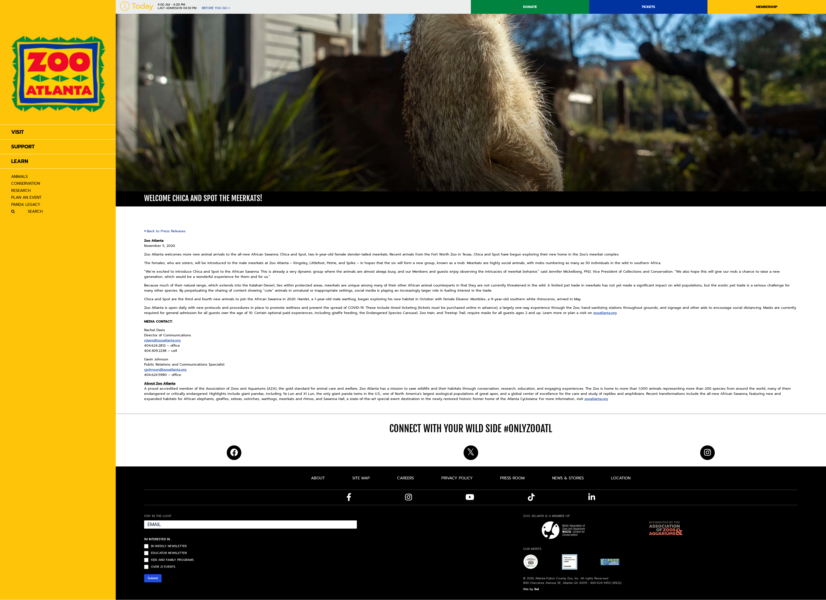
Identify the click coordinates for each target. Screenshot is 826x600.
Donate (530, 6)
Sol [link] (536, 589)
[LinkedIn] (591, 497)
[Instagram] (408, 497)
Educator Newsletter (169, 553)
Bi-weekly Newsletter (169, 546)
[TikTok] (531, 497)
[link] (58, 62)
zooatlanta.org (605, 312)
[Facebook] (349, 497)
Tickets (648, 6)
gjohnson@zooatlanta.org (165, 369)
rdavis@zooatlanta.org (162, 340)
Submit (153, 578)
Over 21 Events (163, 567)
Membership (766, 6)
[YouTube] (469, 497)
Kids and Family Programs (172, 560)
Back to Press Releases (165, 231)
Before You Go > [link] (216, 8)
